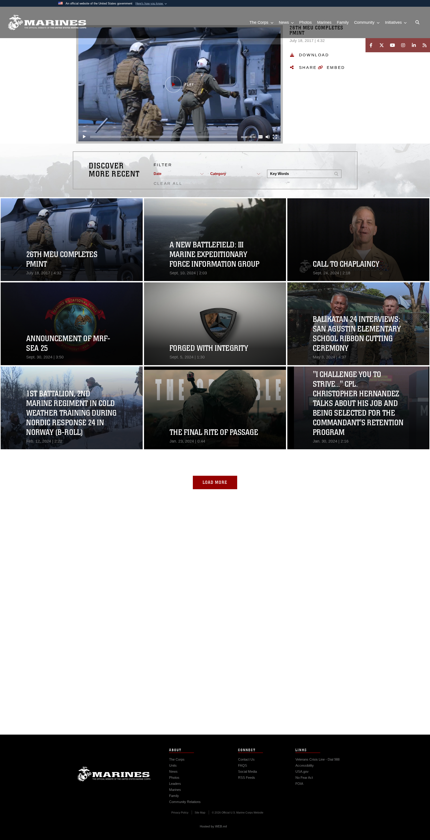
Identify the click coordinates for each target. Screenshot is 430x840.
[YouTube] (392, 45)
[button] (151, 3)
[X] (381, 45)
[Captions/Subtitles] (260, 137)
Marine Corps (114, 774)
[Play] (84, 137)
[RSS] (424, 45)
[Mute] (267, 137)
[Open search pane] (417, 22)
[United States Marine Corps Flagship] (47, 22)
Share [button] (308, 67)
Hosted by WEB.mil (213, 826)
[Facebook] (371, 45)
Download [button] (314, 55)
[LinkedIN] (413, 45)
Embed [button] (336, 67)
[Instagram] (403, 45)
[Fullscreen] (275, 137)
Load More (215, 482)
